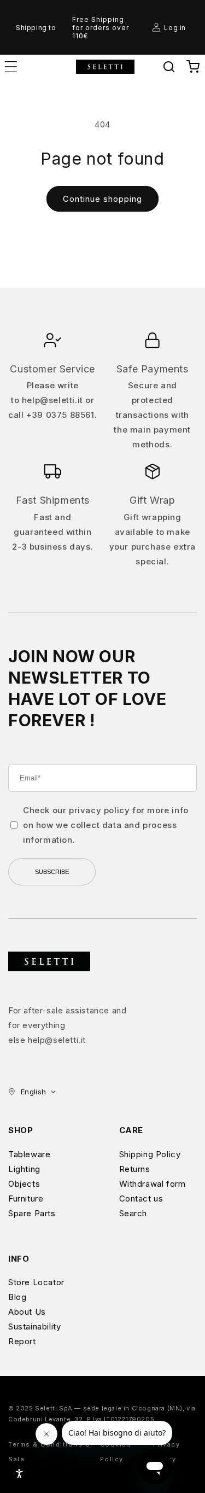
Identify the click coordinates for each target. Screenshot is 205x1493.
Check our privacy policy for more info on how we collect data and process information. (106, 825)
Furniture (25, 1198)
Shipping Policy (150, 1154)
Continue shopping (102, 199)
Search (133, 1213)
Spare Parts (32, 1213)
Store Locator (36, 1282)
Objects (24, 1184)
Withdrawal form (152, 1184)
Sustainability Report (34, 1333)
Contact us (141, 1198)
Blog (17, 1297)
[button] (169, 67)
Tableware (29, 1154)
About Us (27, 1312)
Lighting (24, 1169)
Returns (134, 1169)
